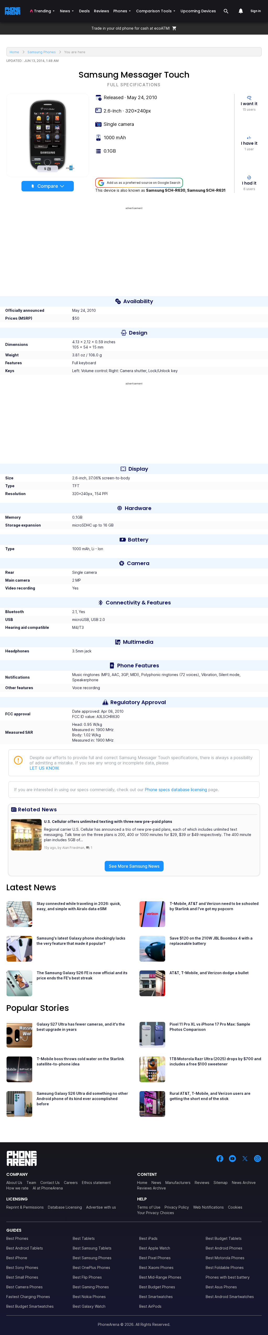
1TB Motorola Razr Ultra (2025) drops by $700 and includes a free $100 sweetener (215, 1061)
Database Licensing (65, 1207)
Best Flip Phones (87, 1277)
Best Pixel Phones (155, 1258)
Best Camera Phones (24, 1287)
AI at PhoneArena (48, 1188)
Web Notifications (208, 1207)
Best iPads (148, 1238)
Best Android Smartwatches (230, 1296)
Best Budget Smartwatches (30, 1306)
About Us (14, 1182)
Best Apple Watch (154, 1248)
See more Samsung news (134, 866)
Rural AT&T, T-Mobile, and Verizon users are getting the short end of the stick (210, 1096)
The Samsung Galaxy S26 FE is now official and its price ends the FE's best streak (82, 975)
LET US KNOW (44, 768)
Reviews (202, 1182)
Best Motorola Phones (225, 1258)
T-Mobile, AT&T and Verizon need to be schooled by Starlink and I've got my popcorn (214, 906)
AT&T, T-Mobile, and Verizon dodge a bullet (209, 973)
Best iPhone (16, 1258)
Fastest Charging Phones (28, 1296)
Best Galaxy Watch (89, 1306)
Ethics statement (96, 1182)
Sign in (255, 11)
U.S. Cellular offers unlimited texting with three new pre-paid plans (108, 821)
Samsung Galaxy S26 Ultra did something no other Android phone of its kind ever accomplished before (82, 1098)
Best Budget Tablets (224, 1238)
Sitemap (221, 1182)
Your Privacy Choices (155, 1212)
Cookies (235, 1207)
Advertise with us (101, 1207)
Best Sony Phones (22, 1267)
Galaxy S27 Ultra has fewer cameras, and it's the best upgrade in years (81, 1027)
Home (142, 1182)
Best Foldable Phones (225, 1267)
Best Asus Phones (221, 1287)
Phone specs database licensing (176, 789)
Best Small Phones (22, 1277)
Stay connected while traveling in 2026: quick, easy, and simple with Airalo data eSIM (79, 906)
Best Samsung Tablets (92, 1248)
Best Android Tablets (24, 1248)
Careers (71, 1182)
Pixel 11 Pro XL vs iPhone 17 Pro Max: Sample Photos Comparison (210, 1027)
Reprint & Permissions (25, 1207)
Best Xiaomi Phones (156, 1267)
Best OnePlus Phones (91, 1267)
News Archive (244, 1182)
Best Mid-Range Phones (160, 1277)
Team (31, 1182)
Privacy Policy (177, 1207)
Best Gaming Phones (91, 1287)
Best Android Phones (224, 1248)
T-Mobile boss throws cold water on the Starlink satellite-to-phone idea (80, 1061)
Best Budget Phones (157, 1287)
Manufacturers (178, 1182)
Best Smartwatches (156, 1296)
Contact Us (50, 1182)
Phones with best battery (228, 1277)
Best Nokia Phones (89, 1296)
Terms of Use (148, 1207)
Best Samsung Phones (92, 1258)
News (156, 1182)
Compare (47, 186)
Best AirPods (150, 1306)
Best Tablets (84, 1238)
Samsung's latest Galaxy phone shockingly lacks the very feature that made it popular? (81, 941)
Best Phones (17, 1238)
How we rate (17, 1188)
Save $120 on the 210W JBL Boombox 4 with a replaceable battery (211, 941)
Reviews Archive (151, 1188)
